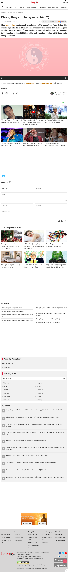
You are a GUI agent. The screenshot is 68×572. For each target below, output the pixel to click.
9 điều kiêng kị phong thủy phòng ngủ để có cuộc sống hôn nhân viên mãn (34, 246)
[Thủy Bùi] (52, 93)
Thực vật (6, 383)
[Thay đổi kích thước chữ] (40, 21)
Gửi (66, 201)
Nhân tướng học (53, 7)
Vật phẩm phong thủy (46, 83)
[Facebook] (59, 553)
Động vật (39, 383)
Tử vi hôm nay (45, 534)
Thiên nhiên (6, 390)
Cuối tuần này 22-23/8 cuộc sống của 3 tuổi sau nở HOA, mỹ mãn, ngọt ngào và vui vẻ (31, 462)
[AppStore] (60, 567)
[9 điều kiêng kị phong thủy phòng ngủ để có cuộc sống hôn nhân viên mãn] (34, 236)
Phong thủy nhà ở (30, 83)
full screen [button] (66, 78)
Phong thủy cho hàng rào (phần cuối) (13, 311)
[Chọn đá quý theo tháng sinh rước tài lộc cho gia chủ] (56, 236)
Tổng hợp (39, 400)
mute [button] (13, 78)
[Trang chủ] (2, 7)
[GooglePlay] (60, 561)
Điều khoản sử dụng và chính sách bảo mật (33, 568)
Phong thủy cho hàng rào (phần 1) (12, 308)
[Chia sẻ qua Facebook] (2, 93)
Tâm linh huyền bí (60, 540)
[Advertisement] (34, 160)
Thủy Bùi (57, 93)
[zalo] (9, 93)
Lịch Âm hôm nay (5, 537)
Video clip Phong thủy (18, 12)
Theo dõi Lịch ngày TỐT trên (49, 21)
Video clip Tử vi (6, 367)
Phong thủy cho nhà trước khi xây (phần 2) (48, 322)
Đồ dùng (39, 386)
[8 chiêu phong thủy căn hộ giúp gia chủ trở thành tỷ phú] (34, 257)
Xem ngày (9, 7)
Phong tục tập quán (60, 534)
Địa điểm (39, 396)
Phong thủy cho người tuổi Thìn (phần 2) (48, 319)
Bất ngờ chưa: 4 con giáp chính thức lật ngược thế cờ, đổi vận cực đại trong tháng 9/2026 (32, 417)
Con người (40, 393)
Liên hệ (46, 568)
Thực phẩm (6, 396)
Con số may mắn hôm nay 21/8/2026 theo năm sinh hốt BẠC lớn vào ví (27, 470)
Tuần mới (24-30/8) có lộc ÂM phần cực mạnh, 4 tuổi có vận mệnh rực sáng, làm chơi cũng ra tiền (34, 477)
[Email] (13, 93)
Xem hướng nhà (32, 534)
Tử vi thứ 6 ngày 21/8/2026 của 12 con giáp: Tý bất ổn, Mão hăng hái (26, 440)
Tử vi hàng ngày (19, 537)
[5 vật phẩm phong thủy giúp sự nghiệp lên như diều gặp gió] (56, 257)
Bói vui (22, 7)
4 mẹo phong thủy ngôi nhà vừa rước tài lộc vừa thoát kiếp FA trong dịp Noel (11, 246)
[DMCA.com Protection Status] (23, 563)
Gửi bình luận (62, 221)
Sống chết (6, 400)
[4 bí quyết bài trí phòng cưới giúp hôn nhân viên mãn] (11, 257)
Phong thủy (42, 7)
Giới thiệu (19, 568)
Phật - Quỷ (6, 393)
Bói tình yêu (45, 542)
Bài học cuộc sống (60, 537)
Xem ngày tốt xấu (6, 534)
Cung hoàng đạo (31, 7)
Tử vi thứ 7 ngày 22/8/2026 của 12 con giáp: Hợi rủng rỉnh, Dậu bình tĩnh (27, 455)
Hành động (40, 390)
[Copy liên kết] (17, 93)
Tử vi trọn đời (18, 540)
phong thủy (10, 25)
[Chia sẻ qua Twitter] (6, 93)
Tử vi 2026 (17, 534)
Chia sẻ (43, 523)
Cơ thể (5, 386)
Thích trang (27, 523)
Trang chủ (3, 12)
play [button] (2, 78)
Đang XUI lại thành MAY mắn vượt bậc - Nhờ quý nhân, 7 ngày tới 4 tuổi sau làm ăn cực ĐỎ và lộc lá (35, 410)
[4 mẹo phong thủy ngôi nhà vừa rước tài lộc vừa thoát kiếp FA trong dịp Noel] (11, 236)
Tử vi (16, 7)
